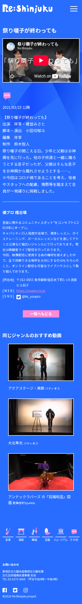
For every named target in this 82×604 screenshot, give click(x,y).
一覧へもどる (41, 313)
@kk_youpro (31, 296)
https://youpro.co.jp (30, 290)
